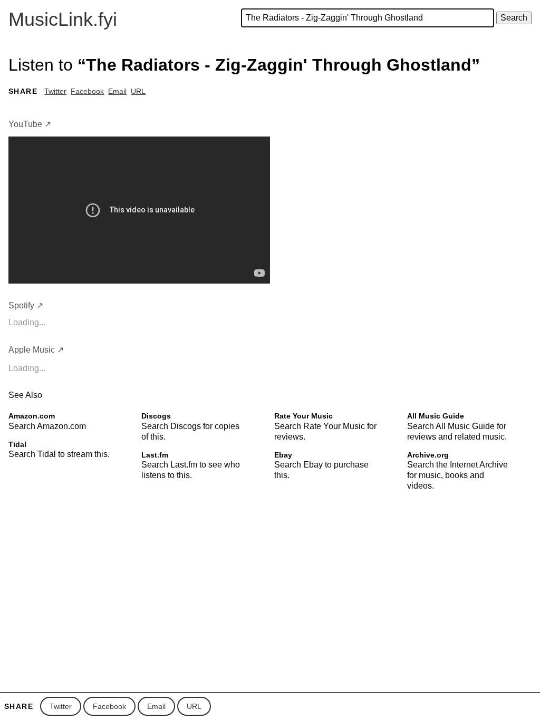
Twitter (55, 91)
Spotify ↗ (25, 305)
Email (117, 91)
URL (138, 91)
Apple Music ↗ (36, 349)
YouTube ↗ (29, 124)
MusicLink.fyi (62, 19)
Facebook (87, 91)
